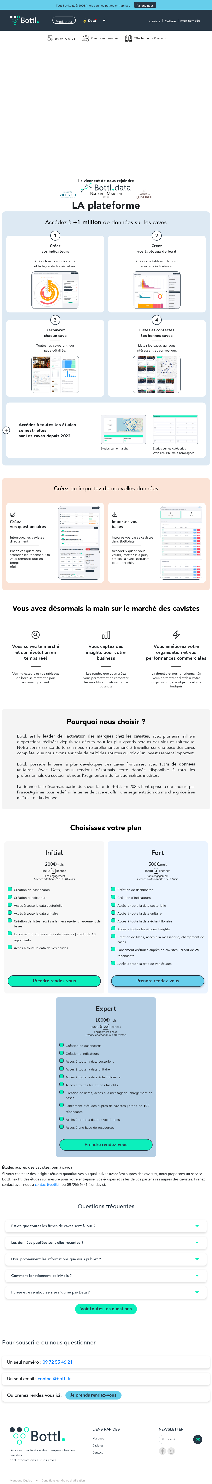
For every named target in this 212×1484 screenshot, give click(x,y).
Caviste (154, 20)
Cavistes (98, 1445)
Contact (98, 1452)
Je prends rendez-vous (93, 1395)
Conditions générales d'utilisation (63, 1480)
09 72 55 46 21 (57, 1362)
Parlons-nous (145, 5)
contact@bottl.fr (48, 1183)
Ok (198, 1439)
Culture (170, 20)
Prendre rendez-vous (54, 981)
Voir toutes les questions (106, 1309)
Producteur (64, 20)
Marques (98, 1438)
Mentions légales (21, 1480)
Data (91, 20)
